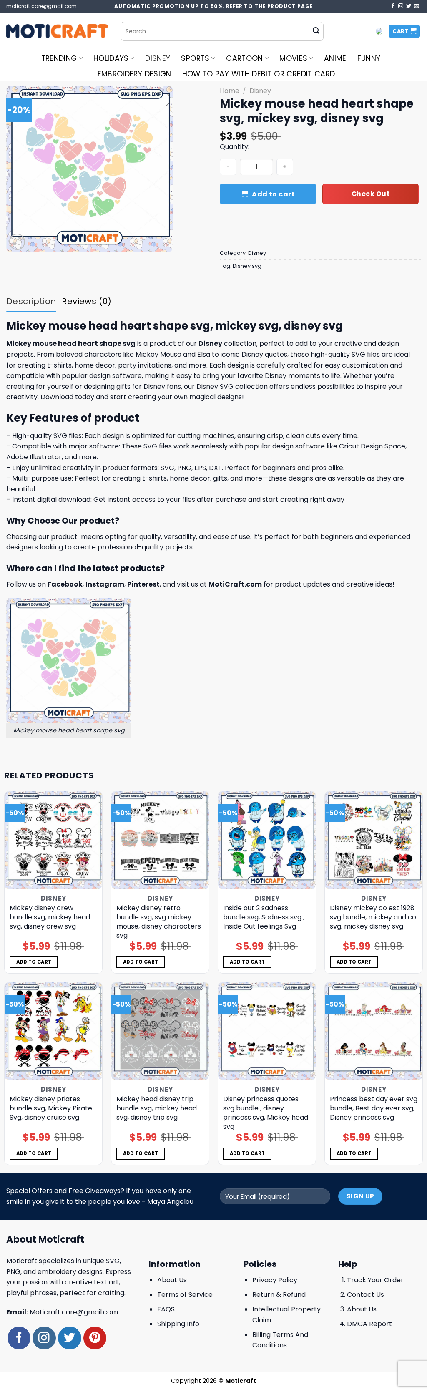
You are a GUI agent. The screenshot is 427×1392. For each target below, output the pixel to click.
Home (229, 91)
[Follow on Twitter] (408, 6)
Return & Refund (279, 1294)
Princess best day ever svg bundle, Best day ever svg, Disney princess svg (373, 1108)
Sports (195, 58)
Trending (59, 58)
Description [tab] (31, 301)
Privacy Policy (274, 1280)
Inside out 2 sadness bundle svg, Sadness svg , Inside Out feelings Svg (263, 917)
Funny (369, 58)
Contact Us (365, 1294)
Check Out (370, 193)
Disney (157, 58)
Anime (335, 58)
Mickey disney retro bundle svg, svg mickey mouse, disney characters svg (158, 922)
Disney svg (247, 265)
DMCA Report (369, 1324)
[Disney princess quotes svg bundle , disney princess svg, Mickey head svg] (267, 1031)
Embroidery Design (134, 74)
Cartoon (244, 58)
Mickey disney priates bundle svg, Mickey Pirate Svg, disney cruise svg (51, 1108)
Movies (293, 58)
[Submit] (316, 31)
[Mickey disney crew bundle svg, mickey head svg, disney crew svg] (53, 840)
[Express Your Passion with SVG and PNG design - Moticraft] (57, 31)
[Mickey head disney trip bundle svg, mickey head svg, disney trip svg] (160, 1031)
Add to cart (273, 194)
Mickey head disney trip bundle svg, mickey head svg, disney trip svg (156, 1108)
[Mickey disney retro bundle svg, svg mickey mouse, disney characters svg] (160, 840)
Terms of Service (185, 1294)
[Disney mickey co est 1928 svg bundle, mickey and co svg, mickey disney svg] (373, 840)
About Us (172, 1280)
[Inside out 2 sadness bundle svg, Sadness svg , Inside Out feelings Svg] (267, 840)
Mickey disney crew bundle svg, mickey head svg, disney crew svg (50, 917)
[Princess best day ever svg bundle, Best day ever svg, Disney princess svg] (373, 1031)
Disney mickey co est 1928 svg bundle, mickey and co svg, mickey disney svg (373, 917)
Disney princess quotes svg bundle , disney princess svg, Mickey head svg (265, 1113)
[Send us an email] (416, 6)
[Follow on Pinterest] (94, 1338)
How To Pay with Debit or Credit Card (258, 74)
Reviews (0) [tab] (86, 301)
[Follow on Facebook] (392, 6)
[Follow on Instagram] (400, 6)
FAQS (166, 1309)
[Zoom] (17, 242)
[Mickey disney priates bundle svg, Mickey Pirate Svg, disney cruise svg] (53, 1031)
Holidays (111, 58)
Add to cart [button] (34, 962)
